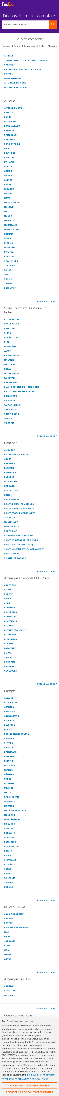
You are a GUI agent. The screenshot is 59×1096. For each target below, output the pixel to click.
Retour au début (47, 301)
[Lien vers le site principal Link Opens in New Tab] (8, 5)
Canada (6, 45)
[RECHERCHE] (53, 24)
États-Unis (29, 45)
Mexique (52, 45)
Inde (41, 45)
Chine (17, 45)
